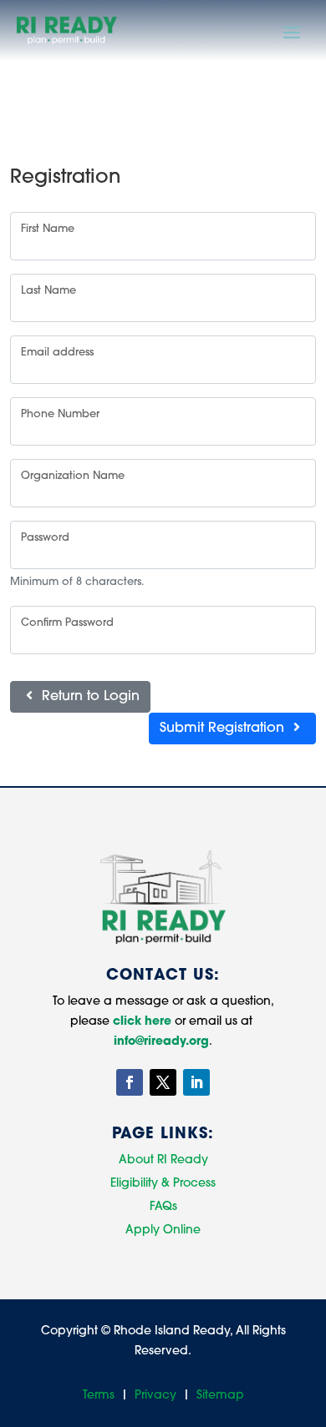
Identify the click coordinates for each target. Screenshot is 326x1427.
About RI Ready (163, 1160)
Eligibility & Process (163, 1183)
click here (142, 1022)
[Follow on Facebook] (129, 1082)
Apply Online (163, 1230)
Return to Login (89, 696)
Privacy (155, 1395)
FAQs (163, 1207)
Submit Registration (224, 728)
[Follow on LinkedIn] (196, 1082)
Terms (99, 1395)
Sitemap (220, 1395)
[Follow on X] (163, 1082)
